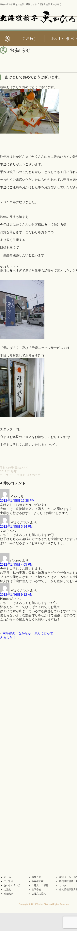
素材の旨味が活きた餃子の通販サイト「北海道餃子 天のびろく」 (32, 4)
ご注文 (7, 889)
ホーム (7, 877)
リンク (62, 885)
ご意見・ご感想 (40, 885)
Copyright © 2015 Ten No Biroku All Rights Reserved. (44, 904)
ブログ (21, 475)
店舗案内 (8, 893)
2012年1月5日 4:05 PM (16, 564)
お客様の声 (37, 881)
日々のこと (33, 475)
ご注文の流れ (39, 893)
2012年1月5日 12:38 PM (17, 500)
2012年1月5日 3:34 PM (16, 526)
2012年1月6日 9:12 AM (16, 594)
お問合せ (36, 889)
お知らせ (36, 877)
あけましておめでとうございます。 (33, 77)
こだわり (8, 881)
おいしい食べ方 (12, 885)
